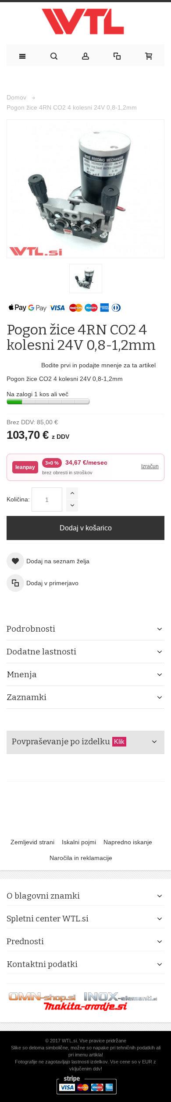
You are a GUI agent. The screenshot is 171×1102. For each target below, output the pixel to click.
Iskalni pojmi (79, 842)
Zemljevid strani (32, 842)
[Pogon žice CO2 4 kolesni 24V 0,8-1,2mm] (85, 278)
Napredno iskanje (127, 842)
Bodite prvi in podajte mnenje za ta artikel (98, 365)
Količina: (18, 499)
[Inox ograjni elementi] (120, 996)
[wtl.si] (85, 23)
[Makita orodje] (85, 1006)
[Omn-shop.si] (42, 996)
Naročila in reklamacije (81, 857)
